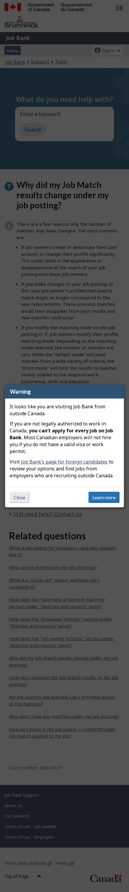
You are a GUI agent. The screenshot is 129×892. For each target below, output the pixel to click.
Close (19, 497)
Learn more (104, 497)
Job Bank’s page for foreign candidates (64, 461)
